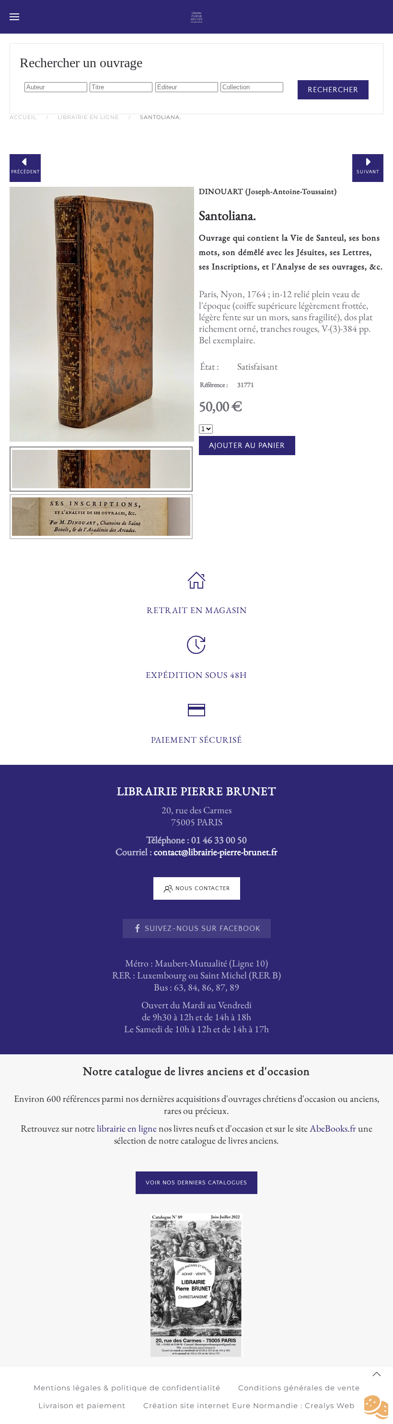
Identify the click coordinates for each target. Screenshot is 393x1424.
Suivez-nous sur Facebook (203, 928)
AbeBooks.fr (333, 1128)
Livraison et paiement (82, 1405)
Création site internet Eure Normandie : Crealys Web (249, 1405)
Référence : (214, 384)
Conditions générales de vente (299, 1387)
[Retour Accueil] (196, 17)
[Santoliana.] (102, 313)
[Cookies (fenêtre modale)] (376, 1407)
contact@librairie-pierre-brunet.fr (215, 851)
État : (209, 366)
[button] (14, 17)
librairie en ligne (127, 1128)
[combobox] (55, 87)
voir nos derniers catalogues (196, 1183)
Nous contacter (202, 888)
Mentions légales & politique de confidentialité (127, 1387)
